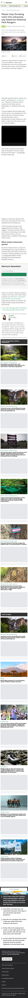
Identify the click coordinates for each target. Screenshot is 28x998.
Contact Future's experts (8, 968)
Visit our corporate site (13, 954)
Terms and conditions (7, 965)
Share (5, 56)
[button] (2, 2)
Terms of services (19, 278)
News (3, 26)
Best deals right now (15, 6)
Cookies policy (5, 975)
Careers (4, 981)
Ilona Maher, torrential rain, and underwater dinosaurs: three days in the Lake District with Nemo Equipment (14, 912)
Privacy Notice (21, 280)
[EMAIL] (10, 319)
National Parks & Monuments (13, 10)
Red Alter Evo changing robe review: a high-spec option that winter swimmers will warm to (15, 921)
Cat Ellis (9, 26)
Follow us (16, 56)
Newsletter (23, 56)
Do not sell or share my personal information (13, 988)
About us (4, 985)
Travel (3, 10)
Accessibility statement (7, 978)
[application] (14, 135)
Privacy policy (5, 971)
